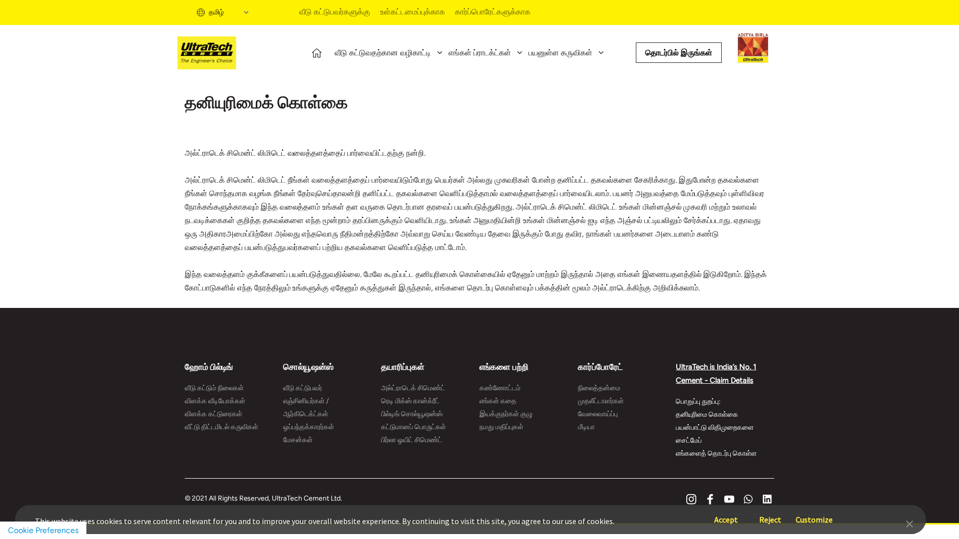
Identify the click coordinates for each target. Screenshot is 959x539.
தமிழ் (216, 12)
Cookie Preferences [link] (43, 530)
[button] (910, 523)
